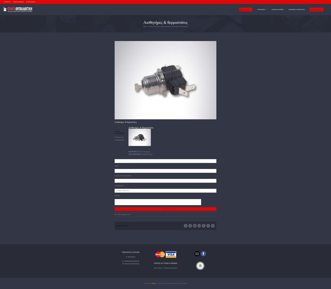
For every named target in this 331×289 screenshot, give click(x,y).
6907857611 (132, 257)
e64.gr (154, 283)
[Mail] (197, 253)
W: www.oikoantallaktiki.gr (130, 264)
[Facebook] (203, 253)
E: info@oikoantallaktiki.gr (130, 261)
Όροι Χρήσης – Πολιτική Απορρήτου (165, 268)
